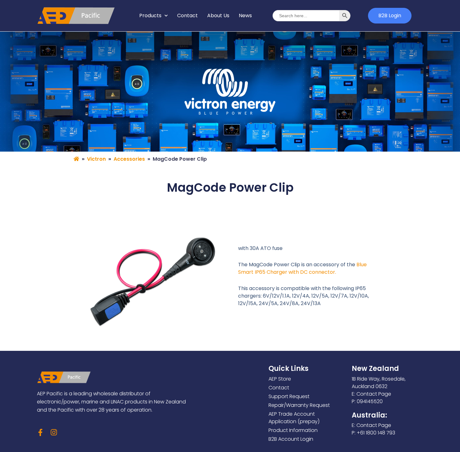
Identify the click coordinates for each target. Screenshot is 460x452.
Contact (187, 15)
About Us (218, 15)
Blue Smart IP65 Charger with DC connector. (302, 268)
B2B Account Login (290, 439)
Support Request (288, 396)
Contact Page (373, 393)
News (245, 15)
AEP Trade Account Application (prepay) (293, 417)
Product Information (293, 430)
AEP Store (279, 378)
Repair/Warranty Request (299, 405)
